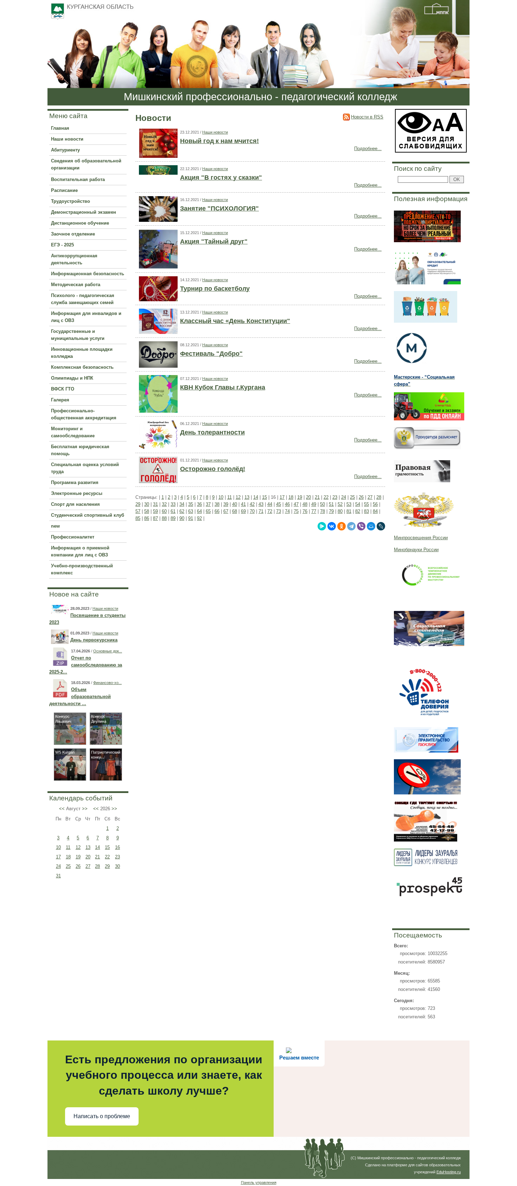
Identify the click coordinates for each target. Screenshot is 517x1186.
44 (269, 504)
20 (87, 856)
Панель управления (258, 1182)
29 (107, 866)
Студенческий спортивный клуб (87, 515)
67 (225, 511)
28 (97, 866)
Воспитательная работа (78, 179)
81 (348, 511)
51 (331, 504)
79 (331, 511)
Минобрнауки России (416, 549)
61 (173, 511)
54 (357, 504)
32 (164, 504)
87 (155, 518)
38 (217, 504)
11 (68, 847)
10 (58, 847)
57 (137, 511)
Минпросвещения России (421, 537)
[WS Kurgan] (70, 778)
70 (252, 511)
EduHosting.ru (448, 1172)
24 (58, 866)
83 (366, 511)
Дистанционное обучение (80, 223)
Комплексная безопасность (82, 367)
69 (243, 511)
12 (78, 847)
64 (199, 511)
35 (190, 504)
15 (107, 847)
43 (260, 504)
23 (117, 856)
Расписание (64, 190)
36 (199, 504)
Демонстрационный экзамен (83, 212)
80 (340, 511)
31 (58, 875)
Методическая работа (75, 284)
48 (304, 504)
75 (296, 511)
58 (146, 511)
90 (181, 518)
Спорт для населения (75, 504)
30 (117, 866)
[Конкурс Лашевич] (70, 743)
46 (287, 504)
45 (278, 504)
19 (78, 856)
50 (322, 504)
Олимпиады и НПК (72, 378)
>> (85, 808)
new (55, 526)
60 (164, 511)
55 (366, 504)
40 (234, 504)
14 (97, 847)
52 (340, 504)
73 (278, 511)
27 (87, 866)
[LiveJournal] (381, 526)
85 (137, 518)
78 (322, 511)
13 (87, 847)
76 (304, 511)
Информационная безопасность (87, 273)
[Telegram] (351, 526)
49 (313, 504)
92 (199, 518)
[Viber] (361, 526)
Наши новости (67, 139)
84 (375, 511)
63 (190, 511)
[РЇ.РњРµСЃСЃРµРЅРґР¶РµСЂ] (322, 526)
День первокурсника (93, 640)
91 (190, 518)
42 (252, 504)
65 (208, 511)
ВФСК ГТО (62, 389)
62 (181, 511)
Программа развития (74, 482)
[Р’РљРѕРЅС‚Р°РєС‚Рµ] (331, 526)
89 (173, 518)
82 (357, 511)
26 (78, 866)
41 (243, 504)
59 (155, 511)
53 (348, 504)
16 (117, 847)
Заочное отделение (73, 234)
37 (208, 504)
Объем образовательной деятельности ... (80, 696)
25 (68, 866)
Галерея (60, 399)
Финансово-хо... (107, 683)
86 (146, 518)
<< (62, 808)
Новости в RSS (367, 117)
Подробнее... (368, 148)
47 (296, 504)
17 (58, 856)
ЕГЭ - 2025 (62, 244)
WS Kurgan (65, 752)
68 (234, 511)
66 (217, 511)
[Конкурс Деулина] (106, 743)
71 (260, 511)
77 (313, 511)
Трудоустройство (70, 201)
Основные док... (107, 651)
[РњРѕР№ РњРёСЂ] (371, 526)
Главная (60, 128)
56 (375, 504)
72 (269, 511)
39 (225, 504)
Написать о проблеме (102, 1116)
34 (181, 504)
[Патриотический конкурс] (106, 778)
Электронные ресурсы (76, 493)
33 (173, 504)
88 (164, 518)
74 (287, 511)
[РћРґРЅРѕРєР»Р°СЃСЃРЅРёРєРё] (341, 526)
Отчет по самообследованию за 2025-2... (85, 665)
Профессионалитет (72, 537)
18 (68, 856)
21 (97, 856)
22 (107, 856)
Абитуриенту (65, 150)
